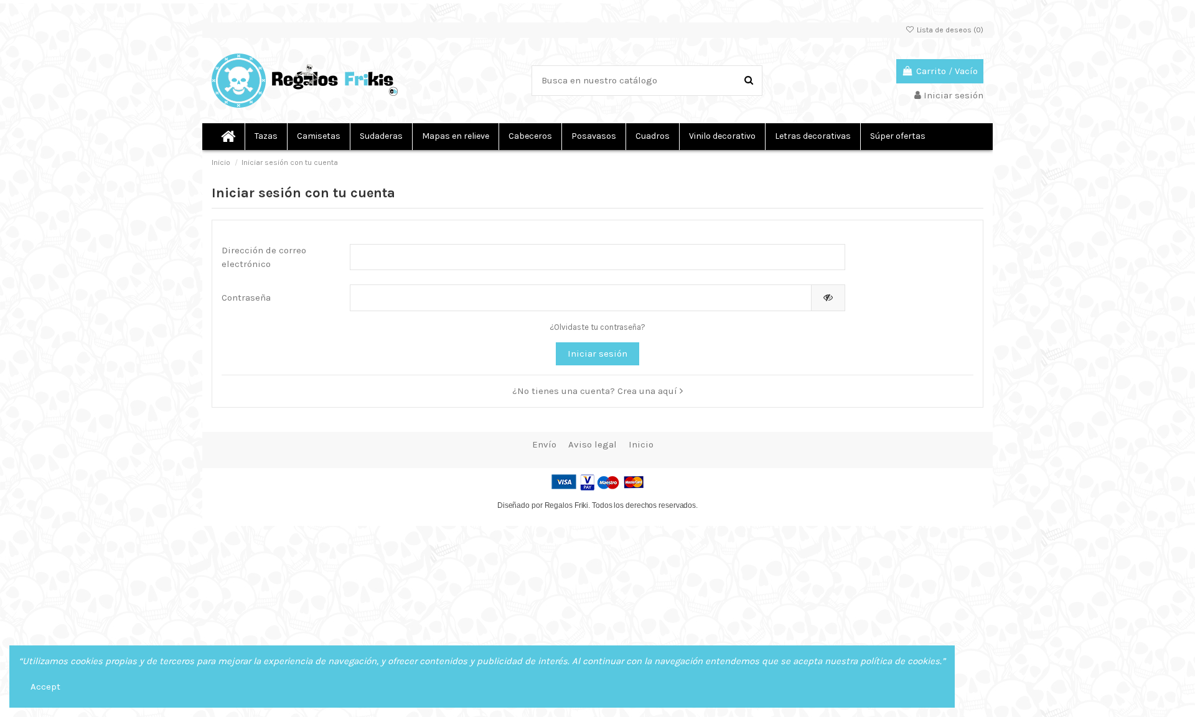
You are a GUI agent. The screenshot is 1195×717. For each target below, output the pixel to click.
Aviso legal (592, 444)
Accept (45, 686)
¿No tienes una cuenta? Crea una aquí (596, 390)
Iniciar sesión (597, 353)
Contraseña (246, 297)
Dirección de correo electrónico (264, 257)
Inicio (641, 444)
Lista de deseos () (949, 30)
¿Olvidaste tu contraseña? (597, 327)
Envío (544, 444)
